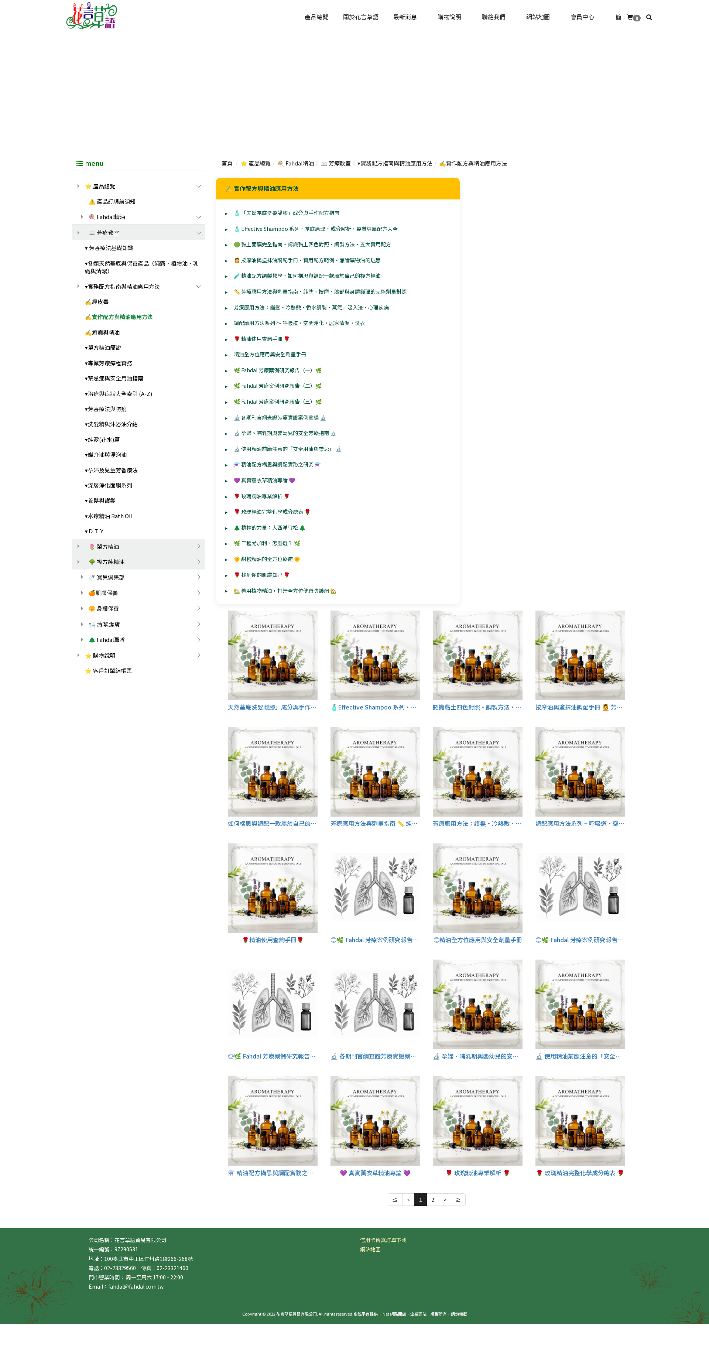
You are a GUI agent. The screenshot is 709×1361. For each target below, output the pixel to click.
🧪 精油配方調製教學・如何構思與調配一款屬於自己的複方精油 (307, 275)
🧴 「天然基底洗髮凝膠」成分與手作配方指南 (286, 212)
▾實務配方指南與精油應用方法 (122, 286)
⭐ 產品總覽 (100, 186)
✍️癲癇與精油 (102, 332)
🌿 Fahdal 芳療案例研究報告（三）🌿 (278, 401)
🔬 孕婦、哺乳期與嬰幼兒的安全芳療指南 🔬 (285, 433)
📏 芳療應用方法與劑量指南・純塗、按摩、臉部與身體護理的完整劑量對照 (320, 291)
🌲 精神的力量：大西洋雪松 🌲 (269, 527)
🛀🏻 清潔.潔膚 (104, 624)
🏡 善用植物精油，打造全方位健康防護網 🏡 (285, 590)
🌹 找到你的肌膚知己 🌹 (262, 574)
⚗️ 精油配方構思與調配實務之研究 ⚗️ (277, 464)
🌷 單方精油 (104, 546)
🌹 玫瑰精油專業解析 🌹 (262, 496)
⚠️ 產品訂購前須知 (112, 201)
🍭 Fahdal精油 (107, 216)
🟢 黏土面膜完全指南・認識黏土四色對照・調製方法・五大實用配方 (312, 244)
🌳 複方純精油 (106, 561)
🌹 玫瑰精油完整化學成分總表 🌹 (272, 511)
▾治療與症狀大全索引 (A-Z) (118, 393)
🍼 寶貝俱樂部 (106, 577)
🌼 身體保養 (104, 608)
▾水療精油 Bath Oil (108, 516)
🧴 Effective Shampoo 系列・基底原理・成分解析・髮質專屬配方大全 (316, 228)
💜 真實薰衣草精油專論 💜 (264, 480)
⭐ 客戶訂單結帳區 (108, 670)
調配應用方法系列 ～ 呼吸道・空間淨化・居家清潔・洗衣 (299, 322)
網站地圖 (370, 1249)
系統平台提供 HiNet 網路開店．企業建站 (390, 1314)
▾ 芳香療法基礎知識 (109, 248)
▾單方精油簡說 (103, 347)
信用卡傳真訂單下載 (383, 1240)
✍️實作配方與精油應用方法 (119, 317)
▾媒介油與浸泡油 (106, 454)
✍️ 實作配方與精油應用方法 (262, 188)
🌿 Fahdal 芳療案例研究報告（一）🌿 (278, 370)
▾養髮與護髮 (100, 500)
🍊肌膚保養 (103, 592)
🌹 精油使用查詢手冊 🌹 (262, 338)
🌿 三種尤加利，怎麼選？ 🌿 (267, 543)
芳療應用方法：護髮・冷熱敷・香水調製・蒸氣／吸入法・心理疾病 (311, 307)
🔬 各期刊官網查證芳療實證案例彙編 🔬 (280, 417)
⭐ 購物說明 (100, 655)
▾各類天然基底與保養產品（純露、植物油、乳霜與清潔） (142, 267)
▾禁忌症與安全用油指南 (114, 378)
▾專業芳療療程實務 (108, 363)
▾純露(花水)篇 (102, 439)
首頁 (227, 163)
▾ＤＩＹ (95, 531)
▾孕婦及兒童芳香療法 (111, 470)
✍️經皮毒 (97, 301)
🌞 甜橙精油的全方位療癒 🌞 (267, 558)
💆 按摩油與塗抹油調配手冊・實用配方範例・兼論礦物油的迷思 (307, 260)
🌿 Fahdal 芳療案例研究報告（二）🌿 (278, 385)
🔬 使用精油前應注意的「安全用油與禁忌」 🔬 (288, 448)
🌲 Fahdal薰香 (107, 639)
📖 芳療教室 (104, 232)
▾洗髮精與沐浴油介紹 (111, 424)
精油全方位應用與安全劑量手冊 (270, 354)
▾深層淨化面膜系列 (108, 485)
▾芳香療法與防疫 (106, 409)
